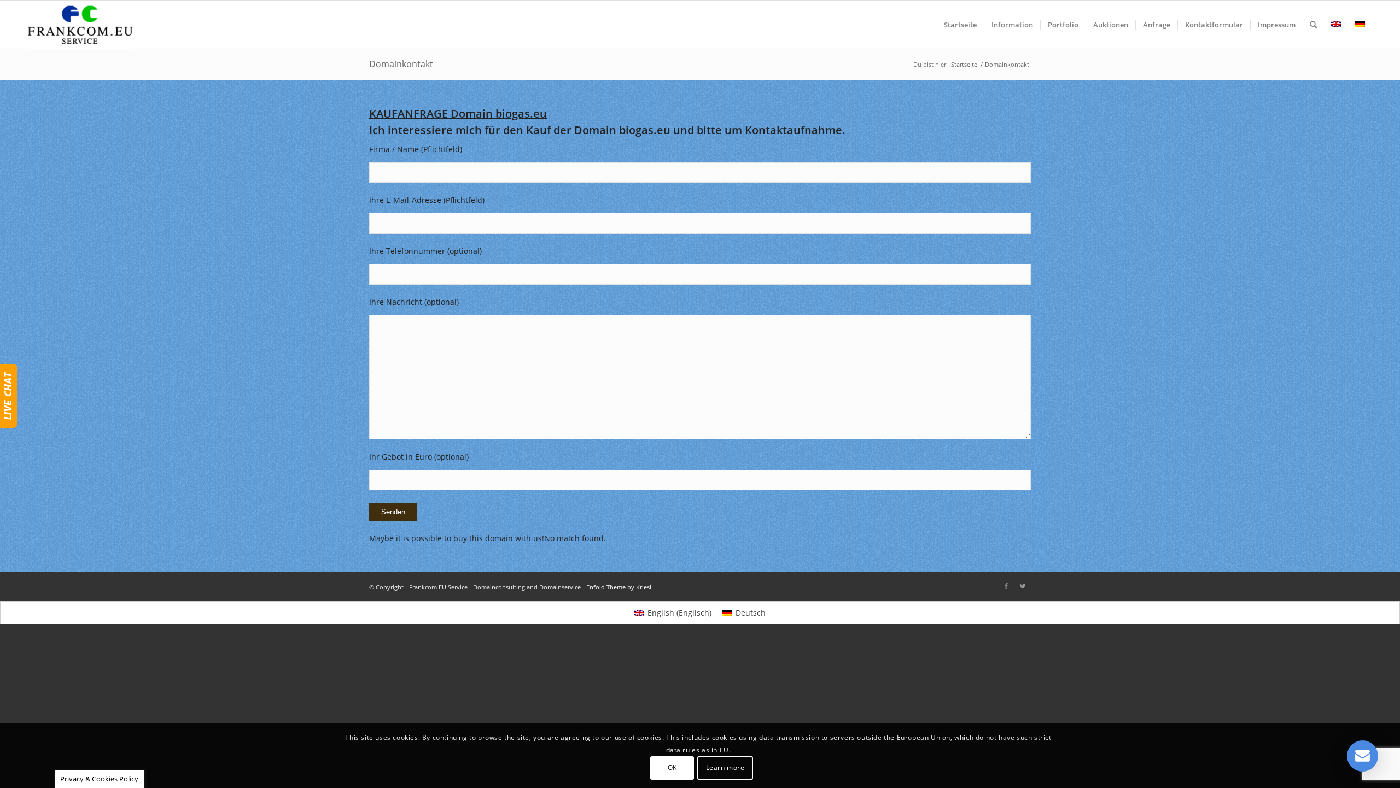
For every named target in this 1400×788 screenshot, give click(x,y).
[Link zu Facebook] (1006, 586)
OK (672, 767)
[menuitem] (960, 25)
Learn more (725, 767)
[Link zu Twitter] (1022, 586)
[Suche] (1313, 25)
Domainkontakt (401, 64)
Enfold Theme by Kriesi (618, 587)
